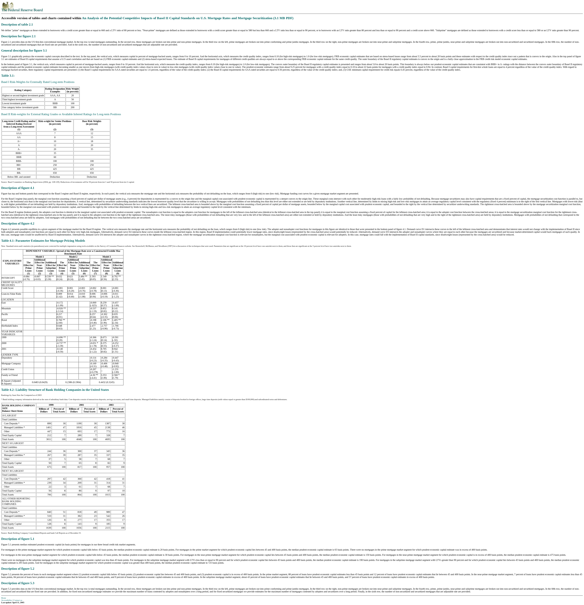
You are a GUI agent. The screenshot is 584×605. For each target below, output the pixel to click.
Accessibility (6, 600)
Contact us (17, 600)
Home (3, 598)
